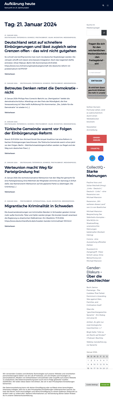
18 (97, 368)
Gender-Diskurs (96, 139)
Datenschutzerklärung (97, 95)
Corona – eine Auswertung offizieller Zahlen (96, 242)
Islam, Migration (55, 37)
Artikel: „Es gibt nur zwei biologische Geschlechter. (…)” (95, 325)
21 (107, 368)
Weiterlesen (10, 74)
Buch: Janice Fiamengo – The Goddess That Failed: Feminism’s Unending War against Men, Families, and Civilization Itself (96, 296)
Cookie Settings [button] (92, 385)
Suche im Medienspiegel (93, 26)
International (39, 201)
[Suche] (104, 32)
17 (94, 368)
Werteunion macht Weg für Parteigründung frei (29, 169)
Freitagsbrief (41, 37)
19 (101, 368)
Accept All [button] (105, 385)
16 (91, 368)
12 (101, 364)
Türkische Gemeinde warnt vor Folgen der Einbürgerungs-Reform (38, 131)
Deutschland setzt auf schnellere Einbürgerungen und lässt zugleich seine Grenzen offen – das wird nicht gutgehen (40, 46)
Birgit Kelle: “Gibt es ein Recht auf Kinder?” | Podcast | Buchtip (96, 335)
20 (104, 368)
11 (97, 364)
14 (107, 364)
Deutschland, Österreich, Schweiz (20, 37)
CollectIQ (95, 148)
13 (104, 364)
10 (94, 364)
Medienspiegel (70, 37)
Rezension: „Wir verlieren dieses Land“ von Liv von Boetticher (96, 204)
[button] (103, 5)
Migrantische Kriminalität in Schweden (39, 206)
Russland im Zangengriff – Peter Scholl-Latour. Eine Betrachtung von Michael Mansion (95, 255)
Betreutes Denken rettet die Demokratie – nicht (41, 90)
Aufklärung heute (19, 4)
